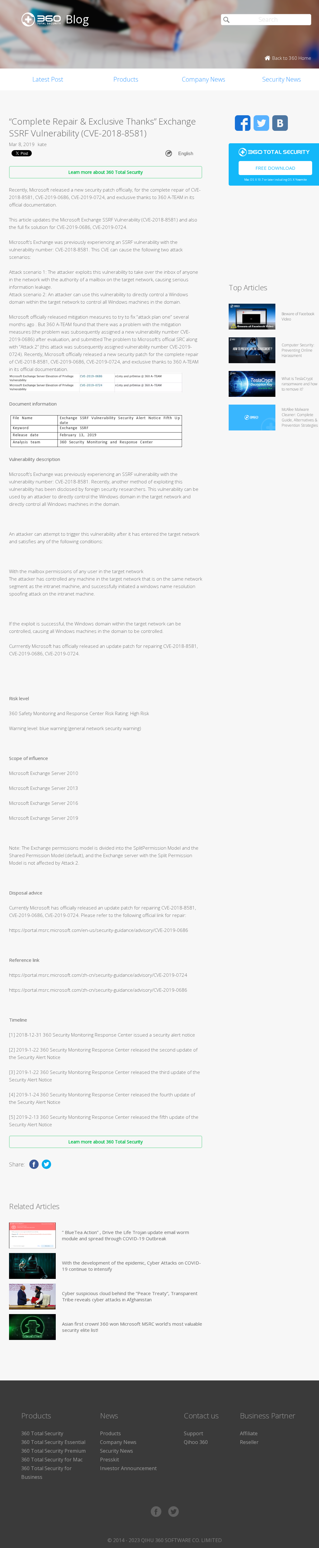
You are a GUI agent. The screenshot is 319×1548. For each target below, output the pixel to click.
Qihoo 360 (196, 1442)
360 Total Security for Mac (52, 1459)
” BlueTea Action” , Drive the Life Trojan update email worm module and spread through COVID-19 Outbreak (125, 1235)
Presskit (109, 1459)
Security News (116, 1450)
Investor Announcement (128, 1468)
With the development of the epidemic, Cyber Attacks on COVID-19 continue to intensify (131, 1266)
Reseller (249, 1442)
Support (193, 1433)
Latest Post (47, 79)
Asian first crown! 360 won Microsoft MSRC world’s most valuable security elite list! (132, 1327)
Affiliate (249, 1433)
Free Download (275, 168)
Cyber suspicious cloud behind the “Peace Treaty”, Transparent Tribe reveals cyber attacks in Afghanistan (130, 1296)
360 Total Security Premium (53, 1450)
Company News (203, 79)
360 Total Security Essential (53, 1442)
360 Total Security (42, 1433)
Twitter (261, 123)
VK (280, 123)
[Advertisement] (274, 237)
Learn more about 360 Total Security (105, 172)
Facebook (242, 123)
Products (125, 79)
